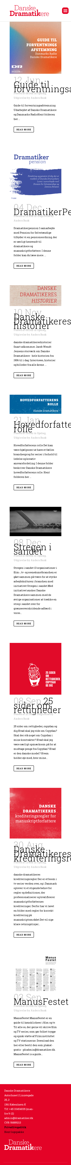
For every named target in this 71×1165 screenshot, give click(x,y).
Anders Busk (39, 97)
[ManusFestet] (35, 972)
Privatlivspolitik (15, 1127)
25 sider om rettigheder (37, 705)
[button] (65, 10)
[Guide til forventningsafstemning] (35, 48)
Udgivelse (20, 97)
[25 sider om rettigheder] (35, 669)
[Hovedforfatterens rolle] (35, 404)
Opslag (41, 93)
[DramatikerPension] (35, 175)
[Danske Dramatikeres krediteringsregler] (35, 813)
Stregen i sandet (33, 549)
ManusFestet (41, 1001)
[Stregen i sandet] (35, 521)
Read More (23, 129)
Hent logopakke (14, 1132)
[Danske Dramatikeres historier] (35, 295)
